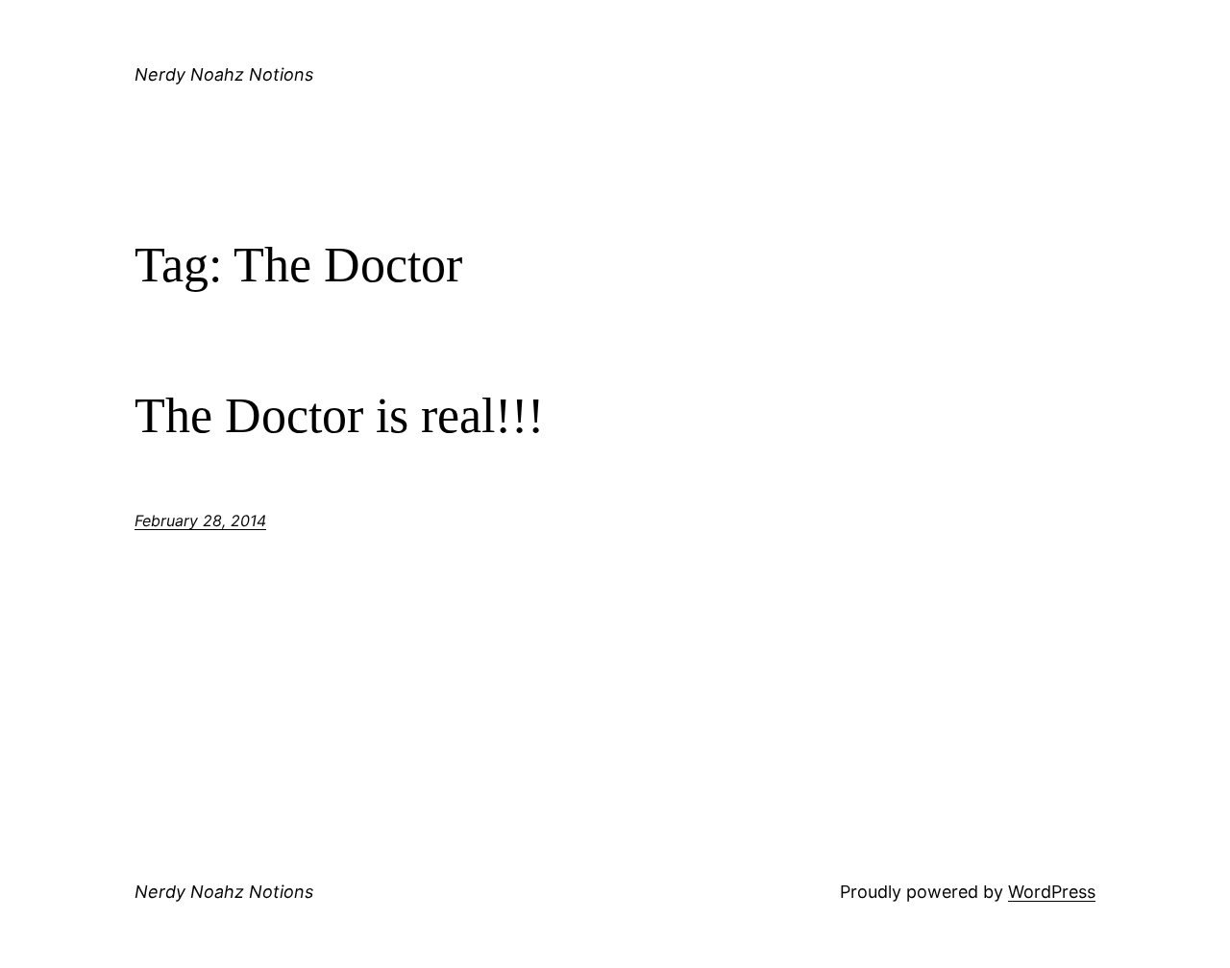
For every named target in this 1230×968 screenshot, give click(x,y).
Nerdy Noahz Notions (224, 74)
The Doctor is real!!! (339, 415)
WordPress (1051, 892)
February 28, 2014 (200, 520)
